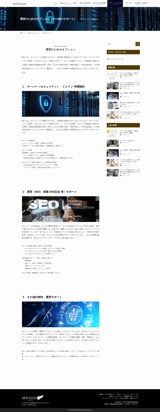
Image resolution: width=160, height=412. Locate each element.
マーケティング (116, 59)
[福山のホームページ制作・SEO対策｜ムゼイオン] (19, 3)
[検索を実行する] (138, 44)
